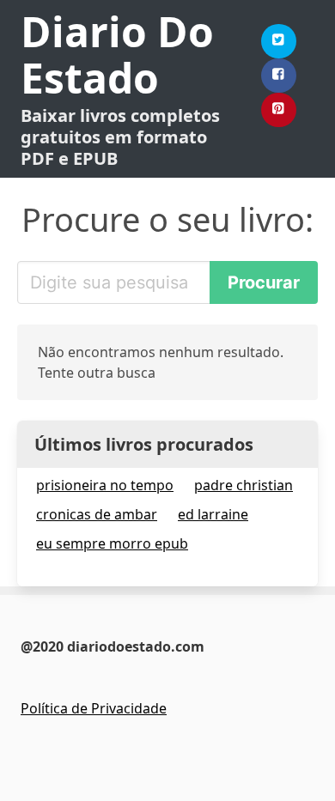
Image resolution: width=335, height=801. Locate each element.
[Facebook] (279, 75)
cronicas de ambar (96, 514)
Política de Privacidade (94, 708)
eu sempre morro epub (112, 543)
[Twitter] (279, 41)
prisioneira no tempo (105, 485)
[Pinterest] (279, 110)
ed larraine (213, 514)
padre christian (243, 485)
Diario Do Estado (117, 54)
